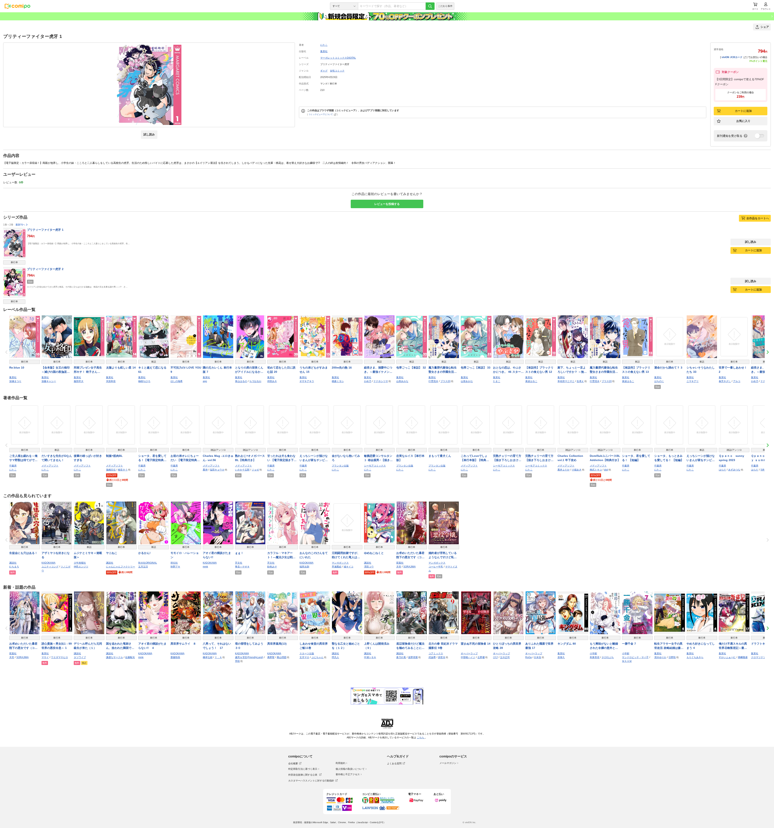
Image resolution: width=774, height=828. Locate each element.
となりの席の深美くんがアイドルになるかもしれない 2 (249, 370)
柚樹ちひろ (144, 381)
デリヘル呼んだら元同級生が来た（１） (88, 645)
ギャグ (324, 70)
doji (606, 469)
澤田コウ (369, 566)
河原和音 (111, 381)
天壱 (398, 566)
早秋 (237, 661)
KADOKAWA (48, 562)
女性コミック (337, 70)
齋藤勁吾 (175, 657)
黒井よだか (564, 469)
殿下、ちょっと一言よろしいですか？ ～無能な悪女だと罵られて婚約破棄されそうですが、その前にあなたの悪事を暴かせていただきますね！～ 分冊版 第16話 (573, 370)
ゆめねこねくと (374, 553)
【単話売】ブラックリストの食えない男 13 (636, 369)
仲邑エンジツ (81, 566)
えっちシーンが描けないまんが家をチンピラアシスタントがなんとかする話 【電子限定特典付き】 (314, 458)
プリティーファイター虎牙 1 (45, 229)
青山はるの (241, 381)
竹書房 (13, 465)
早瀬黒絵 (336, 566)
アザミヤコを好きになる (56, 555)
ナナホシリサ (380, 381)
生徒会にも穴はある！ (23, 553)
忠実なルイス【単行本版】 (410, 458)
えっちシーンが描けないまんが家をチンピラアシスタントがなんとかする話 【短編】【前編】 (701, 458)
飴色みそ (272, 566)
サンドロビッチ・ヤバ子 (635, 657)
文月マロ (304, 657)
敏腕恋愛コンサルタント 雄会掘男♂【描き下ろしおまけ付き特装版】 (378, 458)
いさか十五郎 (242, 469)
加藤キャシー (49, 381)
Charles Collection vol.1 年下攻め (570, 458)
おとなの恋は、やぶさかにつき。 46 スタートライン (508, 370)
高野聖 (271, 657)
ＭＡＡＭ (627, 661)
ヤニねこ (111, 553)
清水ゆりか (660, 657)
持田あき (272, 381)
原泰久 (561, 657)
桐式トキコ (596, 469)
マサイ (45, 657)
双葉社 (400, 562)
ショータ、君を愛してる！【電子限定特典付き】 (152, 458)
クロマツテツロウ (760, 657)
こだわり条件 (445, 6)
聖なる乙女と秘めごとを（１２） (346, 645)
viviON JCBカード (732, 57)
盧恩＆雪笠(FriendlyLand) (249, 657)
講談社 (13, 562)
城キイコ (348, 566)
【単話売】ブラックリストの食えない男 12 (539, 369)
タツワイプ (80, 657)
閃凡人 (335, 657)
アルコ (736, 381)
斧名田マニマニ (566, 381)
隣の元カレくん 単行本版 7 (217, 369)
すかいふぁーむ (727, 657)
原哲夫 (441, 657)
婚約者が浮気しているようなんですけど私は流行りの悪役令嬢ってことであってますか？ (443, 555)
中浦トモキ (370, 657)
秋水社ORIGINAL (147, 562)
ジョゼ (255, 469)
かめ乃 (367, 381)
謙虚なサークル (114, 657)
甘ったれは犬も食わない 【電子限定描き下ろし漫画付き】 (281, 458)
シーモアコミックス (375, 465)
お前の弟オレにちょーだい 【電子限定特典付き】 (185, 458)
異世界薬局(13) (277, 643)
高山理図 (281, 657)
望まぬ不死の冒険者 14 (475, 643)
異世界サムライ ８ (183, 643)
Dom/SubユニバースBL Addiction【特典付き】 (605, 458)
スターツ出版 (307, 653)
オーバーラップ (469, 653)
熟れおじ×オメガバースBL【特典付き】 (250, 458)
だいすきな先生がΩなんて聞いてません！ (57, 458)
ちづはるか (255, 381)
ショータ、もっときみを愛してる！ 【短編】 (668, 458)
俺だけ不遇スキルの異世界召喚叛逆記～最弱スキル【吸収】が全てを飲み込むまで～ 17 (733, 646)
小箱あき (577, 469)
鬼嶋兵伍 (111, 469)
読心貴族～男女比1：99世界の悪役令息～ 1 (57, 645)
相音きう (123, 469)
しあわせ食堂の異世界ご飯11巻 (314, 645)
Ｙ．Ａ (218, 657)
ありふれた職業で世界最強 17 (539, 645)
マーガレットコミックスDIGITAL (338, 57)
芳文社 (238, 562)
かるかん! (144, 553)
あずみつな (734, 469)
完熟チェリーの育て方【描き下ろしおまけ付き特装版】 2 (539, 458)
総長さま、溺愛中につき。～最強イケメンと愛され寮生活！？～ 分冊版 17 (378, 370)
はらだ (722, 469)
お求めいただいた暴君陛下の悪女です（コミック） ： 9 (23, 646)
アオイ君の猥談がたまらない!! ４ (152, 645)
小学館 (593, 653)
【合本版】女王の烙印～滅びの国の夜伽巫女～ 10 (56, 370)
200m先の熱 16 (342, 367)
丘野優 (481, 657)
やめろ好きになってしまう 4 (701, 645)
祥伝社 (174, 562)
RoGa (528, 657)
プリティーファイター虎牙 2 (45, 269)
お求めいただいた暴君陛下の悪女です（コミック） (410, 555)
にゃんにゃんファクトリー (120, 566)
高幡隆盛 (743, 657)
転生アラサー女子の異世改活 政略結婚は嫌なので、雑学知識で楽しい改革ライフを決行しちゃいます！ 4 (668, 646)
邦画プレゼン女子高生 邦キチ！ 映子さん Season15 (89, 370)
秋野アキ (175, 566)
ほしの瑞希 (177, 381)
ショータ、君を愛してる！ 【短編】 (636, 458)
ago (205, 381)
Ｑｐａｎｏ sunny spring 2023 (731, 458)
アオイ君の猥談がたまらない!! (217, 555)
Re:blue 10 (16, 367)
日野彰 (672, 657)
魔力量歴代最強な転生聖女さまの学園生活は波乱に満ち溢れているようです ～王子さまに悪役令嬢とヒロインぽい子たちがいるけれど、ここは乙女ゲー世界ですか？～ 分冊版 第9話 (605, 370)
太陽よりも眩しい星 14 (121, 367)
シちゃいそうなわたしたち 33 (701, 369)
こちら (421, 737)
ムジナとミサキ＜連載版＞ (88, 555)
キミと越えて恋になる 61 (152, 369)
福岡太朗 (304, 566)
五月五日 (143, 566)
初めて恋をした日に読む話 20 (281, 369)
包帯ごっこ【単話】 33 (475, 367)
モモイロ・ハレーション (185, 555)
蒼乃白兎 (401, 657)
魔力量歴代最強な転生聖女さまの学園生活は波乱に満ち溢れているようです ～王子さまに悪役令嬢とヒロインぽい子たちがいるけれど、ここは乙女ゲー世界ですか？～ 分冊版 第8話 (444, 370)
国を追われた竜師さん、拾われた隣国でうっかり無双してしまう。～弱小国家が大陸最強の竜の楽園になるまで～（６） (120, 646)
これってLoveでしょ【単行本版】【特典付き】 (475, 458)
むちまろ (14, 566)
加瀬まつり (15, 381)
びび (495, 657)
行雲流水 (433, 381)
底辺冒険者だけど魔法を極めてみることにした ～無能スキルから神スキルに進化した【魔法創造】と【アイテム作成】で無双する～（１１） (410, 646)
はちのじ (659, 381)
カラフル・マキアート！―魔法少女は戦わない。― (281, 555)
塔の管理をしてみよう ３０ (250, 645)
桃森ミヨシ (338, 381)
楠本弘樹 (207, 657)
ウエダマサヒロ (59, 657)
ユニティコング (50, 566)
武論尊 (432, 657)
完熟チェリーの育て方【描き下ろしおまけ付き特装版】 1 (507, 458)
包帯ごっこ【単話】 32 (411, 367)
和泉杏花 (594, 657)
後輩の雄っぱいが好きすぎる (88, 458)
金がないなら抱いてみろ (346, 458)
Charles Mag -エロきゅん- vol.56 (218, 458)
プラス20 (445, 381)
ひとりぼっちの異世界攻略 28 (507, 645)
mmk (205, 566)
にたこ (324, 45)
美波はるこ (531, 381)
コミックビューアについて (321, 114)
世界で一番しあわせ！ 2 (733, 369)
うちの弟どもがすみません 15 (314, 369)
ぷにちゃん (317, 657)
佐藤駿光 (130, 657)
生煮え (580, 381)
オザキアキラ (307, 381)
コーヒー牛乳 (436, 566)
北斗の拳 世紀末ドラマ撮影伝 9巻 (443, 645)
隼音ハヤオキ (242, 566)
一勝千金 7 (629, 643)
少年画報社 (80, 562)
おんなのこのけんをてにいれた (314, 555)
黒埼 (205, 469)
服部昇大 (78, 381)
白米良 (537, 657)
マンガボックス (340, 562)
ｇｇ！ (239, 553)
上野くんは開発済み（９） (376, 645)
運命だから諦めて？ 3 (668, 367)
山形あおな (402, 381)
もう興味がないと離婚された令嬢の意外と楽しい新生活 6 (604, 646)
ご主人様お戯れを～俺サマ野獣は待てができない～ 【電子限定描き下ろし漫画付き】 (23, 458)
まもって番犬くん (440, 455)
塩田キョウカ (217, 469)
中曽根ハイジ (468, 657)
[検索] (430, 6)
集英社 (324, 51)
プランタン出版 (340, 465)
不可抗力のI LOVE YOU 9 (186, 369)
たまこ (496, 381)
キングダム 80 (567, 643)
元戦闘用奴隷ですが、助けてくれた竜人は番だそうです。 (346, 555)
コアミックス (436, 653)
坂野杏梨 (413, 657)
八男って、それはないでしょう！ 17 (217, 645)
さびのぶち (608, 657)
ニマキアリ (693, 381)
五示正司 (505, 657)
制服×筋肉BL (114, 455)
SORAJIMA (409, 566)
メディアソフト (50, 465)
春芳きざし (725, 381)
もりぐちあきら (695, 657)
